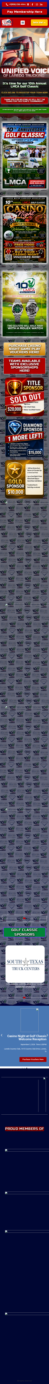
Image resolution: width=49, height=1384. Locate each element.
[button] (23, 23)
